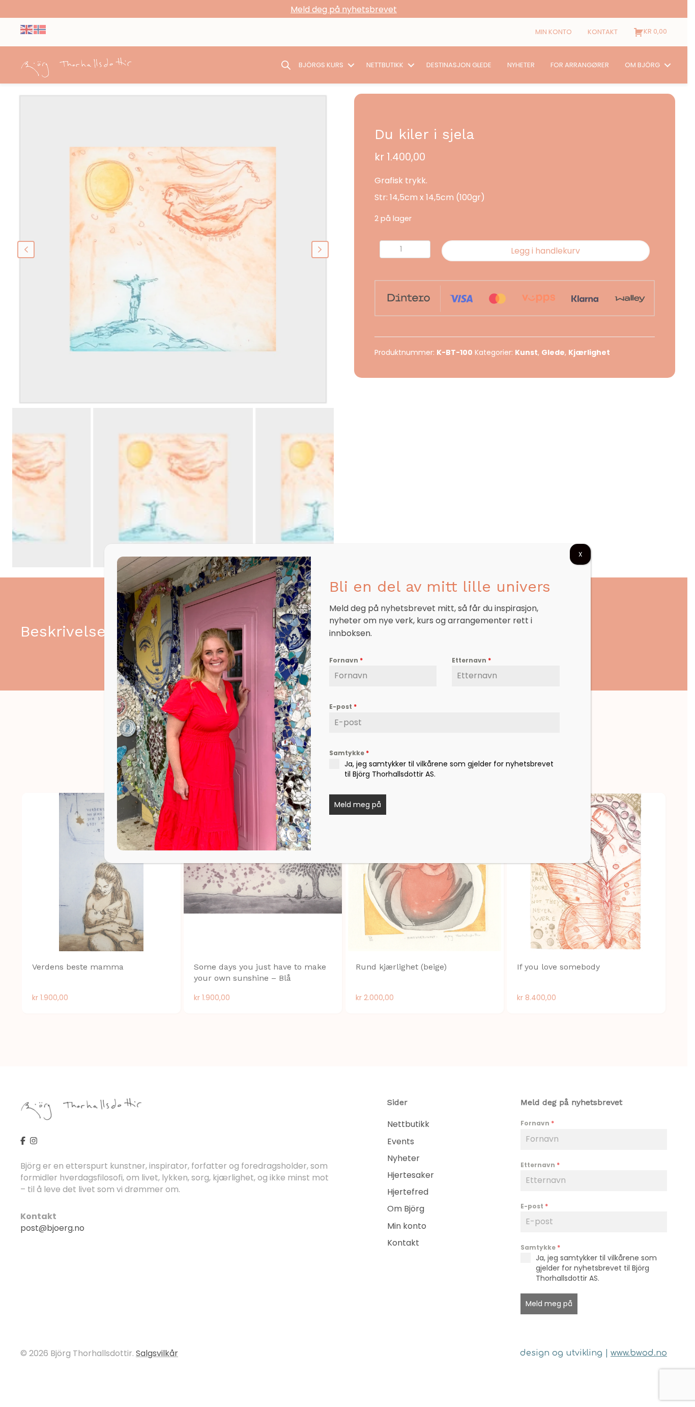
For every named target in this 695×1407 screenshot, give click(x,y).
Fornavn (346, 660)
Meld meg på (357, 804)
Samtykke (349, 753)
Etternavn (471, 660)
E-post (343, 706)
